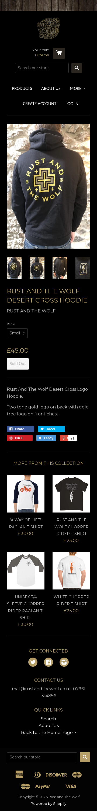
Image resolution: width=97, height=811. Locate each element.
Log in (71, 104)
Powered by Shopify (48, 804)
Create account (39, 104)
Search (48, 718)
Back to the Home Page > (48, 732)
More (76, 88)
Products (22, 88)
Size (11, 323)
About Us (51, 88)
